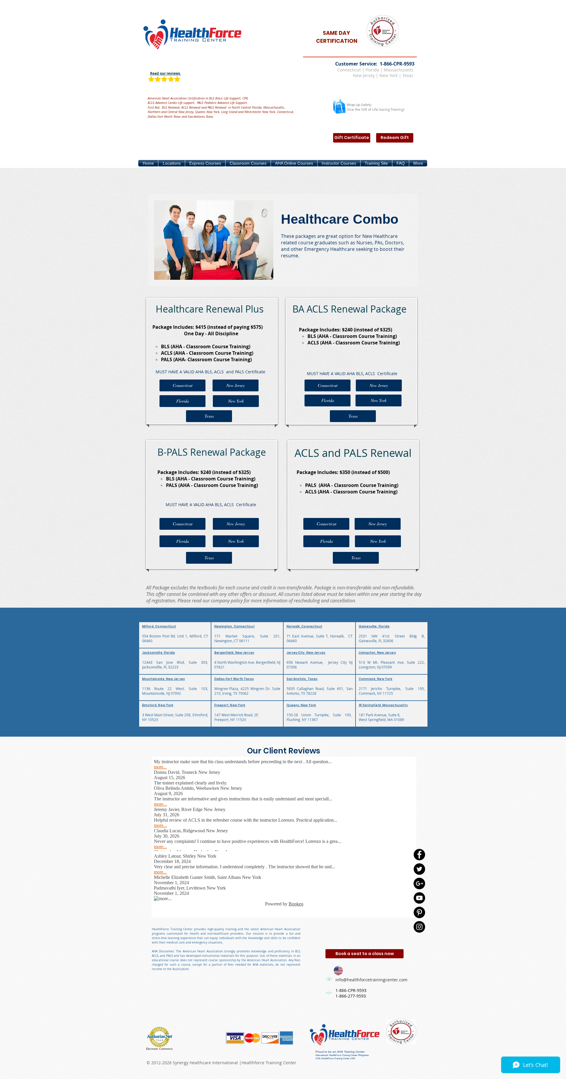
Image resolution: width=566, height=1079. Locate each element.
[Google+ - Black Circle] (419, 883)
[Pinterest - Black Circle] (419, 912)
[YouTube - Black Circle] (419, 898)
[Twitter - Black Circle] (419, 869)
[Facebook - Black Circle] (419, 854)
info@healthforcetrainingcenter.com (371, 979)
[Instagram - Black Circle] (419, 927)
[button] (171, 163)
